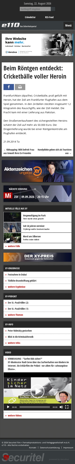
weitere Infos (14, 342)
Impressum (68, 447)
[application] (37, 391)
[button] (37, 391)
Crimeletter (30, 17)
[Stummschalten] (61, 407)
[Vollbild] (67, 407)
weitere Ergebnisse (16, 286)
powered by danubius (59, 459)
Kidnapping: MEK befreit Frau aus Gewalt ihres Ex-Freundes (18, 151)
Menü (68, 25)
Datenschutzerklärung (50, 447)
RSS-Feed (49, 17)
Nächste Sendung (18, 189)
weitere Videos (15, 415)
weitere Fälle (14, 246)
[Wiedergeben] (8, 407)
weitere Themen (15, 314)
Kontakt (32, 447)
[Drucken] (20, 87)
